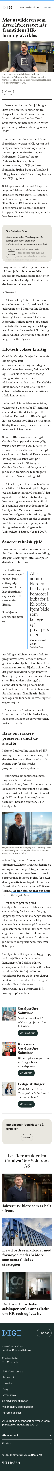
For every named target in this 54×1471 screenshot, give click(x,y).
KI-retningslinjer (11, 1412)
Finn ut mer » (29, 1033)
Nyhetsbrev (9, 1395)
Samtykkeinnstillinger (15, 1401)
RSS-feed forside (12, 1371)
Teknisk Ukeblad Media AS (28, 1455)
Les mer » (28, 1073)
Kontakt (7, 1443)
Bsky (5, 1389)
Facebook (8, 1377)
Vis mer (11, 255)
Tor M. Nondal (10, 1362)
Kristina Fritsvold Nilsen (16, 1350)
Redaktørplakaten (27, 1424)
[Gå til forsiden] (8, 7)
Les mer (27, 1137)
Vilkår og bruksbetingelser (17, 1406)
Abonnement (10, 1435)
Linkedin (7, 1383)
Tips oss (44, 1333)
